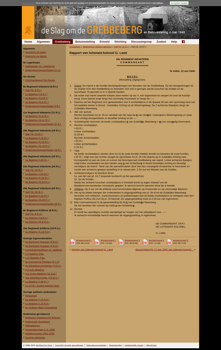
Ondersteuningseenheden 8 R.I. (42, 106)
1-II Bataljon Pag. (34, 254)
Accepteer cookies (179, 3)
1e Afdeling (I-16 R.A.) (37, 303)
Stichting (120, 41)
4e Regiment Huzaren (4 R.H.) (41, 246)
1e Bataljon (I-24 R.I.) (37, 174)
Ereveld (105, 41)
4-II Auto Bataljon (34, 269)
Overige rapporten (35, 337)
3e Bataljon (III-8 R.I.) (37, 102)
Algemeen (43, 41)
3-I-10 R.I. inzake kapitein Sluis (42, 285)
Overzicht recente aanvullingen (69, 345)
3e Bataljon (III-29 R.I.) (37, 200)
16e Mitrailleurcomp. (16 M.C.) (42, 277)
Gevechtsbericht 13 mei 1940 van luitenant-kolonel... (164, 249)
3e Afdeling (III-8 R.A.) (37, 222)
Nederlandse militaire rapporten (97, 47)
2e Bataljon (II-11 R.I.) (37, 116)
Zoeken (161, 41)
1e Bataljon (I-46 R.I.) (37, 281)
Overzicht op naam (35, 52)
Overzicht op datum (36, 56)
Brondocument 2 (108, 240)
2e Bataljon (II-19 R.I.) (37, 142)
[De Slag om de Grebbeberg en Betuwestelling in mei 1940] (110, 21)
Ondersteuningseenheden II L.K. (43, 70)
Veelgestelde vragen (134, 345)
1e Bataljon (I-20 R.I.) (37, 160)
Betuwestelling (85, 41)
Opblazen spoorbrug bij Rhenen (42, 317)
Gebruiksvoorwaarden (96, 345)
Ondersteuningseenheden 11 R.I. (43, 124)
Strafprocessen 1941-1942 (39, 333)
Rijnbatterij (31, 295)
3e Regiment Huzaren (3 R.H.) (41, 242)
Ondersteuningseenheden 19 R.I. (43, 150)
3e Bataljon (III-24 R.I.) (37, 182)
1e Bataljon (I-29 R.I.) (37, 196)
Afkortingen (151, 345)
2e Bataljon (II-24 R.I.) (37, 178)
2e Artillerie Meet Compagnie (41, 307)
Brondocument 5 (180, 240)
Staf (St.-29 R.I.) (34, 192)
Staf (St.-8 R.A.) (33, 214)
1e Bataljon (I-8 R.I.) (36, 94)
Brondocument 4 (156, 240)
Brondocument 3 (132, 240)
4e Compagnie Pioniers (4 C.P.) (42, 261)
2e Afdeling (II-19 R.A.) (37, 232)
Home (28, 41)
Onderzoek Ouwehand (37, 321)
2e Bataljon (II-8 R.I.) (36, 98)
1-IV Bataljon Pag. (35, 257)
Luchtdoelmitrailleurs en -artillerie (43, 250)
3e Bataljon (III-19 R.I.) (37, 146)
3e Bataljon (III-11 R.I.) (37, 120)
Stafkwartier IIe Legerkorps (40, 66)
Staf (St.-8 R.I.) (33, 90)
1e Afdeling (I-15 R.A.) (37, 299)
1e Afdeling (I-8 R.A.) (36, 218)
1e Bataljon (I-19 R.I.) (37, 138)
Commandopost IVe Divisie (40, 80)
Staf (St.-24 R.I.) (34, 170)
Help (174, 41)
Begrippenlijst (115, 345)
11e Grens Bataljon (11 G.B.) (41, 273)
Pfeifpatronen (32, 325)
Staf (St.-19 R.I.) (34, 134)
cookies (81, 3)
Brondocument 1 (84, 240)
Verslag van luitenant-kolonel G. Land (92, 249)
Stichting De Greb (44, 345)
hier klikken (158, 3)
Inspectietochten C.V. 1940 (40, 329)
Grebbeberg (62, 41)
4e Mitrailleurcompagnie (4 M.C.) (43, 265)
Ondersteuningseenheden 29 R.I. (43, 204)
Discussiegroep (141, 41)
